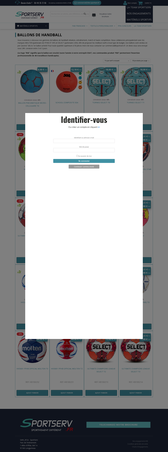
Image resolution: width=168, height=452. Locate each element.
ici (99, 127)
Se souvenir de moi (85, 156)
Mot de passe (84, 147)
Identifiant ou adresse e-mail (84, 138)
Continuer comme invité (84, 166)
